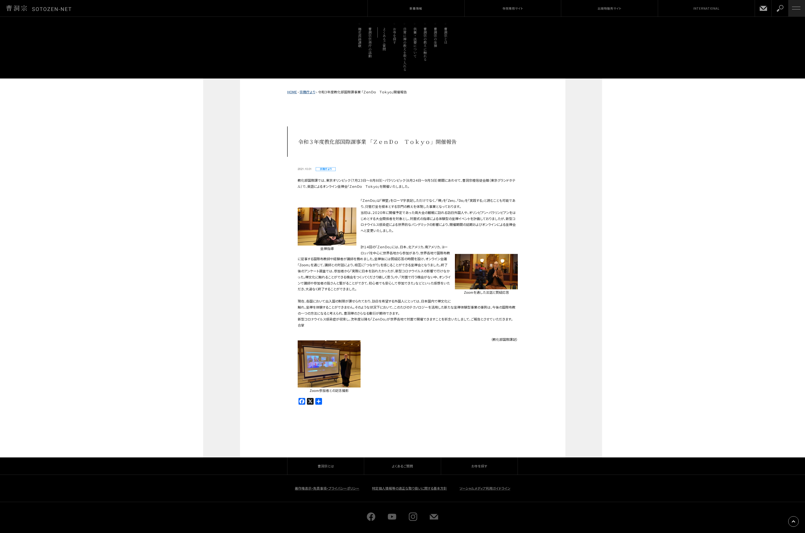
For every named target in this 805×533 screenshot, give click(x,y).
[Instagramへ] (413, 519)
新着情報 (416, 8)
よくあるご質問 (384, 39)
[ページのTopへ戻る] (793, 521)
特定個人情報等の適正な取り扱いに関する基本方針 (409, 488)
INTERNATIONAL (706, 8)
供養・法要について (415, 42)
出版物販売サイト (610, 8)
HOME (292, 91)
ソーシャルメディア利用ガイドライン (485, 488)
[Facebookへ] (371, 519)
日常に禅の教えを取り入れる (404, 49)
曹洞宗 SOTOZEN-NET (38, 8)
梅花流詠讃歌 (359, 37)
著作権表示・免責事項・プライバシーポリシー (327, 488)
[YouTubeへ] (392, 519)
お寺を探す (394, 35)
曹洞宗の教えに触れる (425, 44)
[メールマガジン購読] (434, 519)
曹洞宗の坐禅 (435, 37)
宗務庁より (307, 91)
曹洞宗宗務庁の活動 (369, 42)
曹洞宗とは (445, 35)
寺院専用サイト (512, 8)
